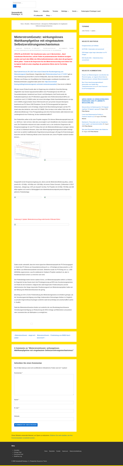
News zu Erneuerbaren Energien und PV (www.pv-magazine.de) (95, 101)
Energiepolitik (24, 50)
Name (16, 399)
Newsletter (52, 451)
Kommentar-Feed (18, 454)
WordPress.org (18, 456)
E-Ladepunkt (38, 15)
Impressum (65, 451)
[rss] (109, 451)
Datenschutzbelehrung (75, 451)
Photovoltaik (46, 50)
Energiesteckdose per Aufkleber (90, 45)
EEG (18, 50)
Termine (55, 11)
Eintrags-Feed (17, 452)
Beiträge (64, 11)
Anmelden (16, 450)
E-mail (16, 408)
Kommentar (18, 373)
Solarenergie (57, 50)
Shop (48, 15)
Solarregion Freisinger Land (90, 11)
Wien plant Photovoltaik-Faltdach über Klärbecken (95, 129)
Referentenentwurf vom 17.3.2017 (56, 74)
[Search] (14, 6)
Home (36, 11)
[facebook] (105, 451)
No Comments (63, 48)
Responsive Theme (42, 461)
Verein (74, 11)
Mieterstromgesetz (35, 50)
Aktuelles (46, 11)
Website (16, 416)
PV (51, 50)
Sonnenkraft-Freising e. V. (17, 13)
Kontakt (58, 451)
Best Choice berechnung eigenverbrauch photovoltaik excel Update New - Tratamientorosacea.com (92, 84)
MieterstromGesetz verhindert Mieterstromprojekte (95, 79)
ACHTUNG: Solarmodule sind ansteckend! (93, 49)
